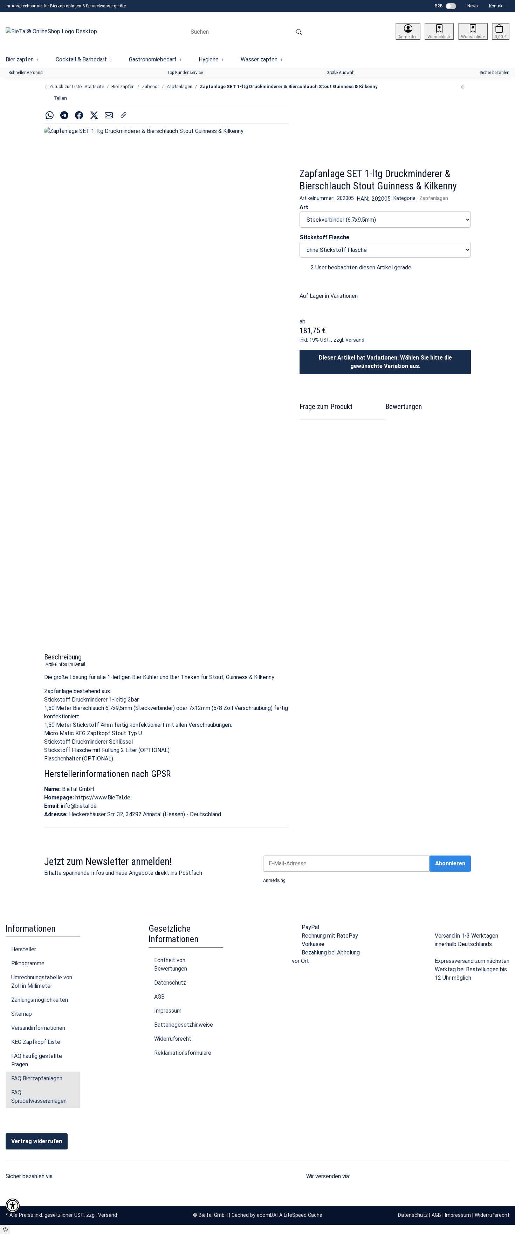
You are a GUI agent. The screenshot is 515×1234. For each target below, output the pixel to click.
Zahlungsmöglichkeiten (39, 1000)
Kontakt (496, 6)
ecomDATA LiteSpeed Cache (289, 1215)
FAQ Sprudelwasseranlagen (39, 1096)
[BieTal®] (335, 129)
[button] (408, 31)
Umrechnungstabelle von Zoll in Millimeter (41, 981)
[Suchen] (298, 32)
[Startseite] (51, 31)
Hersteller (23, 949)
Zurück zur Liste (65, 86)
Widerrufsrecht (172, 1038)
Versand (354, 340)
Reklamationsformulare (182, 1052)
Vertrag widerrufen (36, 1141)
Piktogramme (27, 963)
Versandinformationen (38, 1028)
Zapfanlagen (433, 198)
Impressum (167, 1010)
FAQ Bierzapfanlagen (36, 1078)
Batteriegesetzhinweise (183, 1024)
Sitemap (21, 1014)
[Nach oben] (5, 1229)
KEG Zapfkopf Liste (35, 1042)
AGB (159, 996)
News (472, 6)
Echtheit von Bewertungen (170, 964)
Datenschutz (170, 982)
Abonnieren (450, 863)
